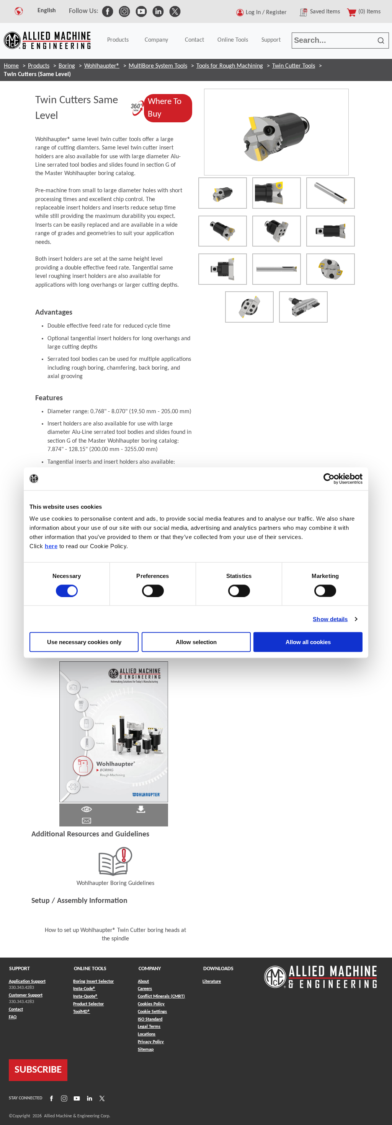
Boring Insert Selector (93, 981)
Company (156, 40)
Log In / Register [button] (268, 13)
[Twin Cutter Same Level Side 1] (223, 269)
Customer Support (25, 995)
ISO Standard (150, 1019)
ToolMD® (81, 1011)
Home (11, 66)
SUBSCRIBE (38, 1070)
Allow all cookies (308, 642)
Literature (212, 981)
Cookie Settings (152, 1012)
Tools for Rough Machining (229, 66)
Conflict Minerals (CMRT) (161, 996)
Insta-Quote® (85, 996)
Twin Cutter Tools (293, 66)
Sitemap (146, 1049)
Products (118, 40)
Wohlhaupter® (101, 66)
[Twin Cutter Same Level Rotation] (223, 193)
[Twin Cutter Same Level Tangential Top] (330, 269)
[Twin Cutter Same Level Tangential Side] (330, 231)
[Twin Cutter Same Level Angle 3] (277, 231)
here (51, 546)
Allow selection (196, 642)
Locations (146, 1034)
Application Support (27, 981)
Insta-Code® (84, 988)
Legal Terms (149, 1026)
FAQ (12, 1017)
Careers (145, 989)
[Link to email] (86, 821)
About (143, 981)
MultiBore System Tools (158, 66)
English (47, 11)
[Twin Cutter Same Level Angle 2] (223, 231)
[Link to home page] (47, 40)
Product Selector (88, 1004)
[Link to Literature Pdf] (86, 809)
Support (271, 40)
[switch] (153, 590)
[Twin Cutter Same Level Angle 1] (330, 193)
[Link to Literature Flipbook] (113, 732)
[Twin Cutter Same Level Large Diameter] (303, 307)
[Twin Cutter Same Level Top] (249, 307)
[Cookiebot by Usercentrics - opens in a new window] (329, 478)
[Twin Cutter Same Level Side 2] (277, 269)
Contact (194, 40)
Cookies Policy (151, 1004)
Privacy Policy (151, 1042)
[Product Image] (276, 132)
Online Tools (232, 40)
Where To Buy (170, 108)
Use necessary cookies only (84, 642)
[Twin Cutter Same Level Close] (277, 193)
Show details (330, 618)
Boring (67, 66)
